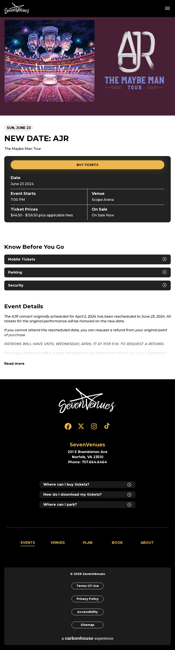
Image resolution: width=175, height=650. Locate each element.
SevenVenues (18, 8)
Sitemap (87, 625)
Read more (14, 364)
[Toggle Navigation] (167, 8)
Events (28, 543)
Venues (58, 543)
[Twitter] (81, 428)
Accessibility (87, 612)
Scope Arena (103, 200)
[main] (87, 198)
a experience (87, 638)
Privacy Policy (88, 599)
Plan (87, 543)
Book (117, 543)
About (147, 543)
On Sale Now (103, 215)
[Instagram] (94, 428)
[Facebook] (67, 428)
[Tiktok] (107, 428)
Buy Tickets (87, 165)
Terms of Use (87, 586)
